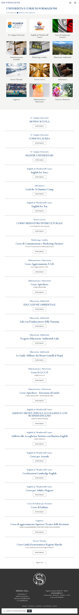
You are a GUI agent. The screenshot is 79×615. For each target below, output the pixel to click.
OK (29, 611)
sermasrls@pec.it (57, 593)
